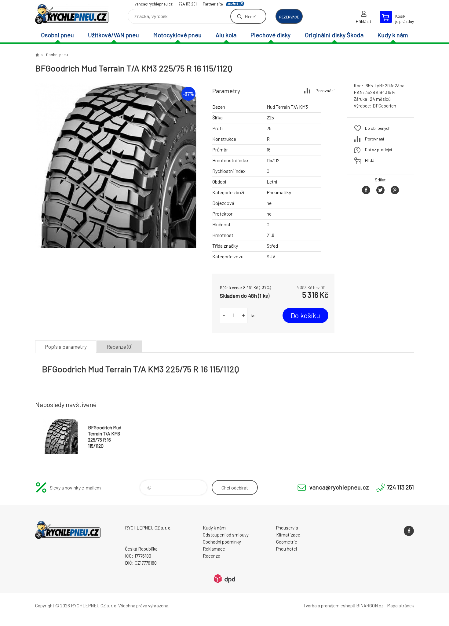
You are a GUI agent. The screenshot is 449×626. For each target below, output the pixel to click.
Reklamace (214, 548)
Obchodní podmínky (222, 541)
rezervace (289, 17)
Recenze (211, 556)
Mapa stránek (400, 605)
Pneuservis (287, 527)
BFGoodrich (384, 105)
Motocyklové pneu (177, 34)
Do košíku (305, 315)
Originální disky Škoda (334, 34)
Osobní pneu (57, 34)
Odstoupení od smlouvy (226, 534)
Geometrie (286, 541)
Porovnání (325, 90)
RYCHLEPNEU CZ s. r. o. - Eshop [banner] (71, 14)
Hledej (250, 16)
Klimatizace (288, 534)
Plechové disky (270, 34)
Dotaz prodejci (378, 149)
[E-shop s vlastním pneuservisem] (37, 54)
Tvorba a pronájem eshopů (329, 605)
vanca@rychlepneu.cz (154, 4)
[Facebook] (409, 531)
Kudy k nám (393, 34)
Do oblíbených (377, 128)
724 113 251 (188, 4)
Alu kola (226, 34)
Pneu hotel (286, 548)
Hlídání (371, 160)
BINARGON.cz (369, 605)
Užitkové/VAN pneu (113, 34)
